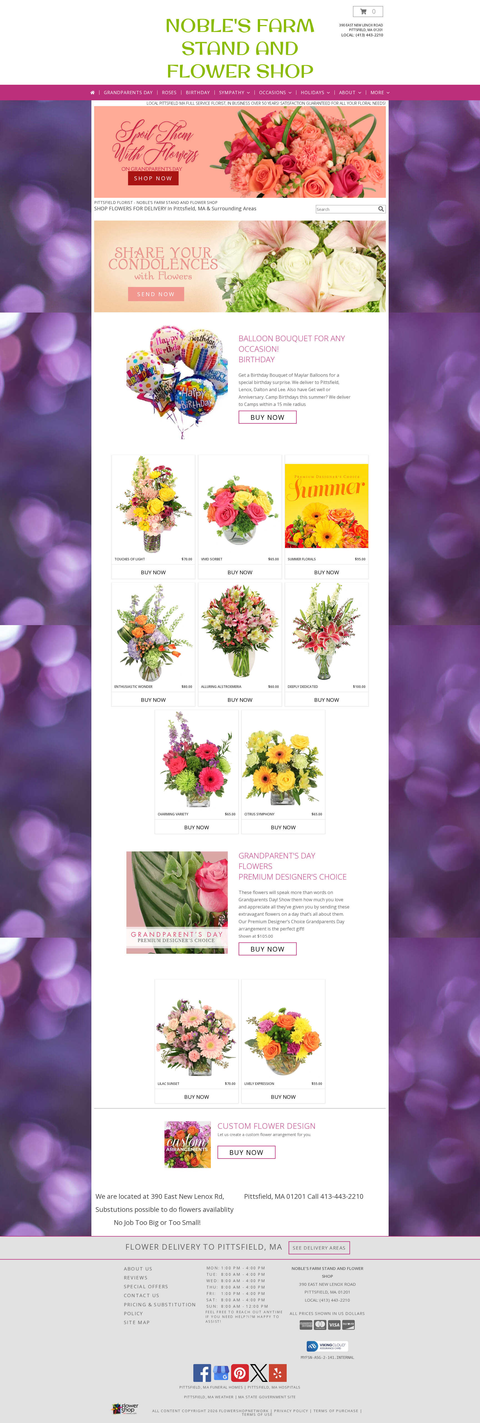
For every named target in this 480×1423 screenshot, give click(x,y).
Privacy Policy (291, 1410)
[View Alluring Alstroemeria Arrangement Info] (240, 633)
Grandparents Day (128, 92)
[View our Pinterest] (240, 1380)
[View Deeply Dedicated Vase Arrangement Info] (326, 633)
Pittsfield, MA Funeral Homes (211, 1387)
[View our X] (259, 1380)
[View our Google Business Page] (221, 1380)
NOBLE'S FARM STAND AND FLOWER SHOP (240, 48)
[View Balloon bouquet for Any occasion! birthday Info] (181, 377)
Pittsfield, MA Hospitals (274, 1387)
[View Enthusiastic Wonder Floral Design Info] (153, 633)
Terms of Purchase (336, 1410)
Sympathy (231, 92)
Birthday (198, 92)
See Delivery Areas (319, 1248)
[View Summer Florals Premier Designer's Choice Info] (326, 505)
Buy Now (268, 417)
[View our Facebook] (202, 1380)
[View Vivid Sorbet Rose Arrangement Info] (240, 505)
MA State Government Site (267, 1396)
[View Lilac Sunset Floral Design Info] (196, 1030)
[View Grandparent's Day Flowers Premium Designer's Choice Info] (181, 902)
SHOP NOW (153, 178)
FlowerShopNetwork (244, 1410)
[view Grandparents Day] (240, 196)
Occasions (272, 92)
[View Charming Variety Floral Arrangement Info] (196, 761)
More (377, 92)
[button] (368, 11)
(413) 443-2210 (369, 35)
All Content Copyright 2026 (185, 1410)
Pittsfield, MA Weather (209, 1396)
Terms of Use (257, 1414)
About (347, 92)
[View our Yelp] (278, 1380)
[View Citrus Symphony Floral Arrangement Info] (283, 761)
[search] (381, 209)
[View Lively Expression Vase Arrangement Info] (283, 1030)
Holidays (312, 92)
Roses (169, 92)
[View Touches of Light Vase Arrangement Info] (153, 505)
